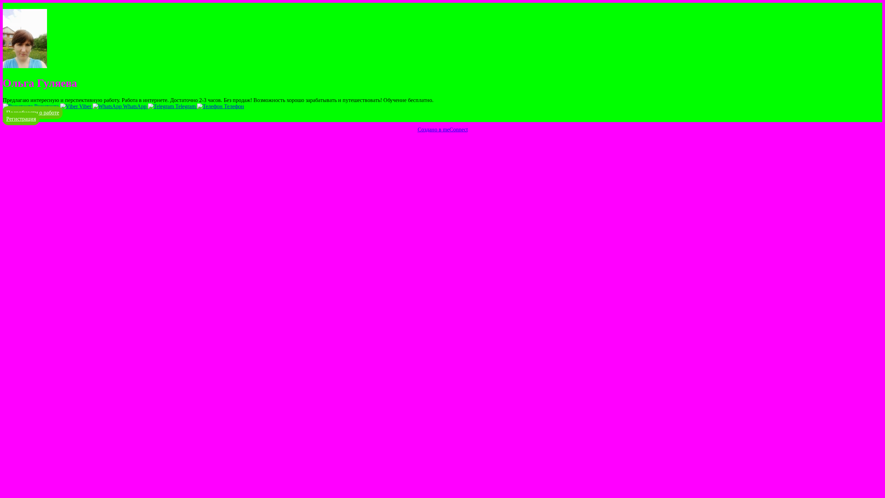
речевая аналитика (25, 142)
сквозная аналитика (71, 142)
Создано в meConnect (443, 129)
